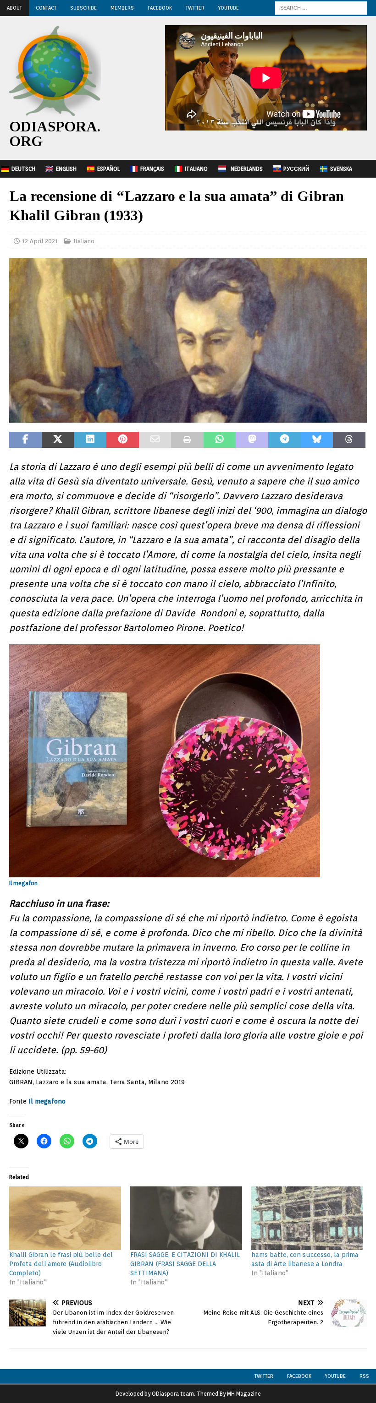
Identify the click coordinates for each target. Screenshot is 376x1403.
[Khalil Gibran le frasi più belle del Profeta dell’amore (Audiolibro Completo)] (65, 1218)
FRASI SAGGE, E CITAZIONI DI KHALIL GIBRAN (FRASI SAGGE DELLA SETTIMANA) (185, 1264)
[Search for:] (321, 7)
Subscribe (83, 8)
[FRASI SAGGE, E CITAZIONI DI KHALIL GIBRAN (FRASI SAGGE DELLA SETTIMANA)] (186, 1218)
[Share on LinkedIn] (90, 440)
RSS (364, 1376)
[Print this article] (187, 440)
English (66, 168)
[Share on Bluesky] (317, 440)
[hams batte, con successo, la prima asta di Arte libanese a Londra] (307, 1218)
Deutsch (23, 168)
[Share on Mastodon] (252, 440)
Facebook (160, 8)
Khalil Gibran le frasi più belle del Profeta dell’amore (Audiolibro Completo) (61, 1264)
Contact (46, 8)
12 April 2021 (40, 241)
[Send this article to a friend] (155, 440)
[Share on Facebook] (25, 440)
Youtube (335, 1376)
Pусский (296, 168)
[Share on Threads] (349, 440)
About (14, 8)
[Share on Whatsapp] (220, 440)
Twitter (195, 8)
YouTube (228, 8)
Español (108, 168)
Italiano (196, 168)
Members (122, 8)
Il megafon (23, 883)
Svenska (341, 168)
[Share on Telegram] (284, 440)
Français (152, 168)
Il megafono (47, 1101)
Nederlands (247, 168)
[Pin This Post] (122, 440)
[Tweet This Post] (58, 440)
